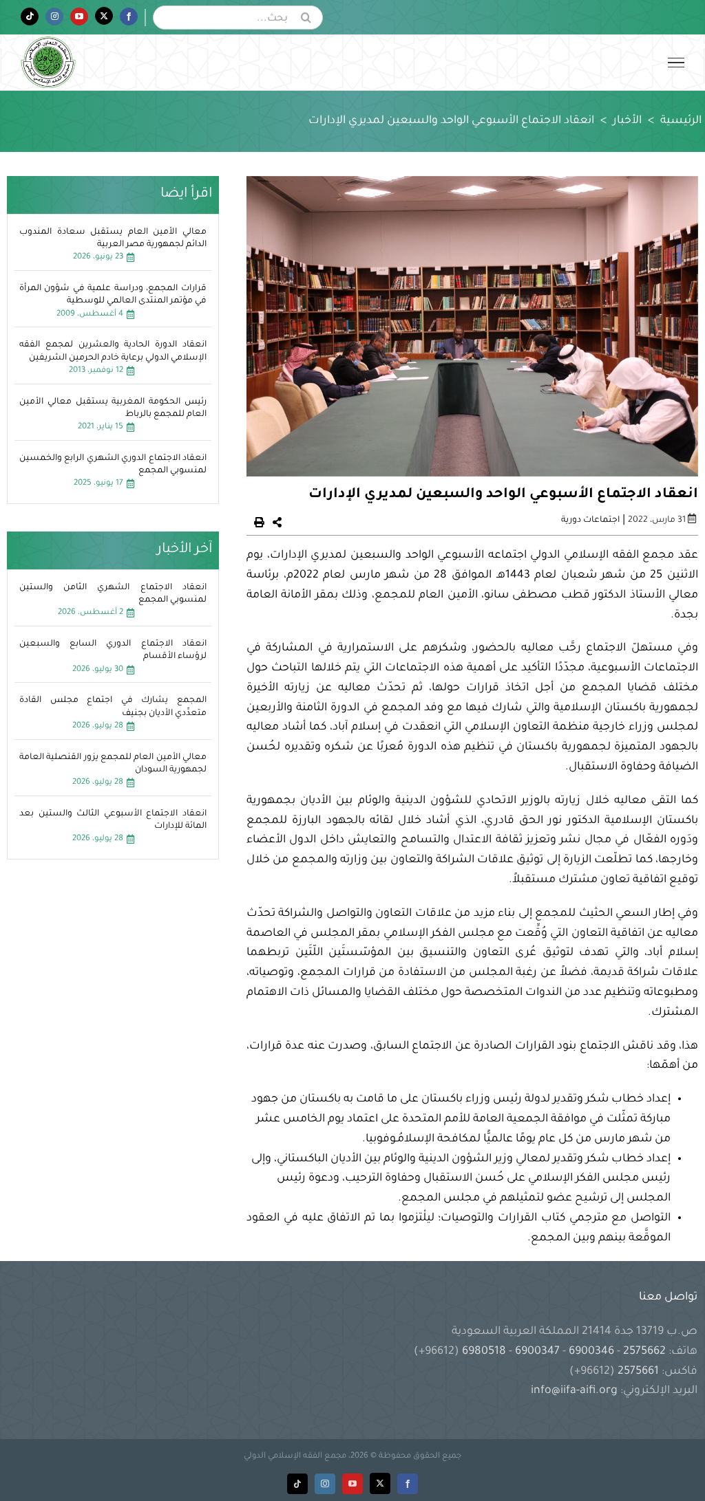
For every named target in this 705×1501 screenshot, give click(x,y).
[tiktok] (297, 1483)
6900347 (537, 1352)
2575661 (638, 1372)
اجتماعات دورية (590, 520)
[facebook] (407, 1483)
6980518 (484, 1352)
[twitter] (380, 1483)
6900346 (591, 1352)
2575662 (644, 1352)
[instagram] (325, 1483)
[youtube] (352, 1483)
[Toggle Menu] (676, 62)
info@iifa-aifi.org (574, 1391)
